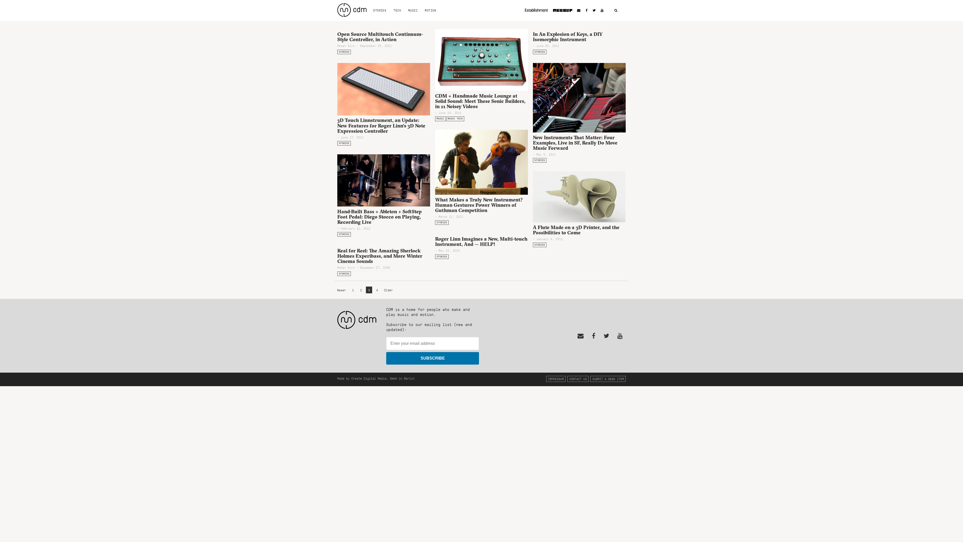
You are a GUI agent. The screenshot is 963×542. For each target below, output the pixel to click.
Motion (430, 10)
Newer (342, 290)
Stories (379, 10)
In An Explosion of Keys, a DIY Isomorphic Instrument (568, 36)
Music (413, 10)
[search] (616, 11)
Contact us (578, 379)
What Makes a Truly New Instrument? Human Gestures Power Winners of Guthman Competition (479, 205)
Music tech (455, 118)
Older (388, 290)
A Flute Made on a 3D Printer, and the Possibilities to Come (576, 230)
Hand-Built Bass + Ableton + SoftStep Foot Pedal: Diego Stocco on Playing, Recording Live (379, 217)
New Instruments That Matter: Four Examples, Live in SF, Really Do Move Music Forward (575, 142)
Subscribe (433, 358)
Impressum (556, 379)
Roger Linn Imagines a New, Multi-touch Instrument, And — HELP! (481, 241)
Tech (397, 10)
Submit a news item (608, 379)
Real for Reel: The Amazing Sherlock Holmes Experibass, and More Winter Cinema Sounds (379, 256)
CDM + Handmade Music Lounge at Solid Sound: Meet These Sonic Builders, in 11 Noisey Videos (480, 101)
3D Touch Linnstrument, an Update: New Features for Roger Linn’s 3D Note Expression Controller (381, 125)
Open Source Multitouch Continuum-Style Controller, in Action (380, 36)
